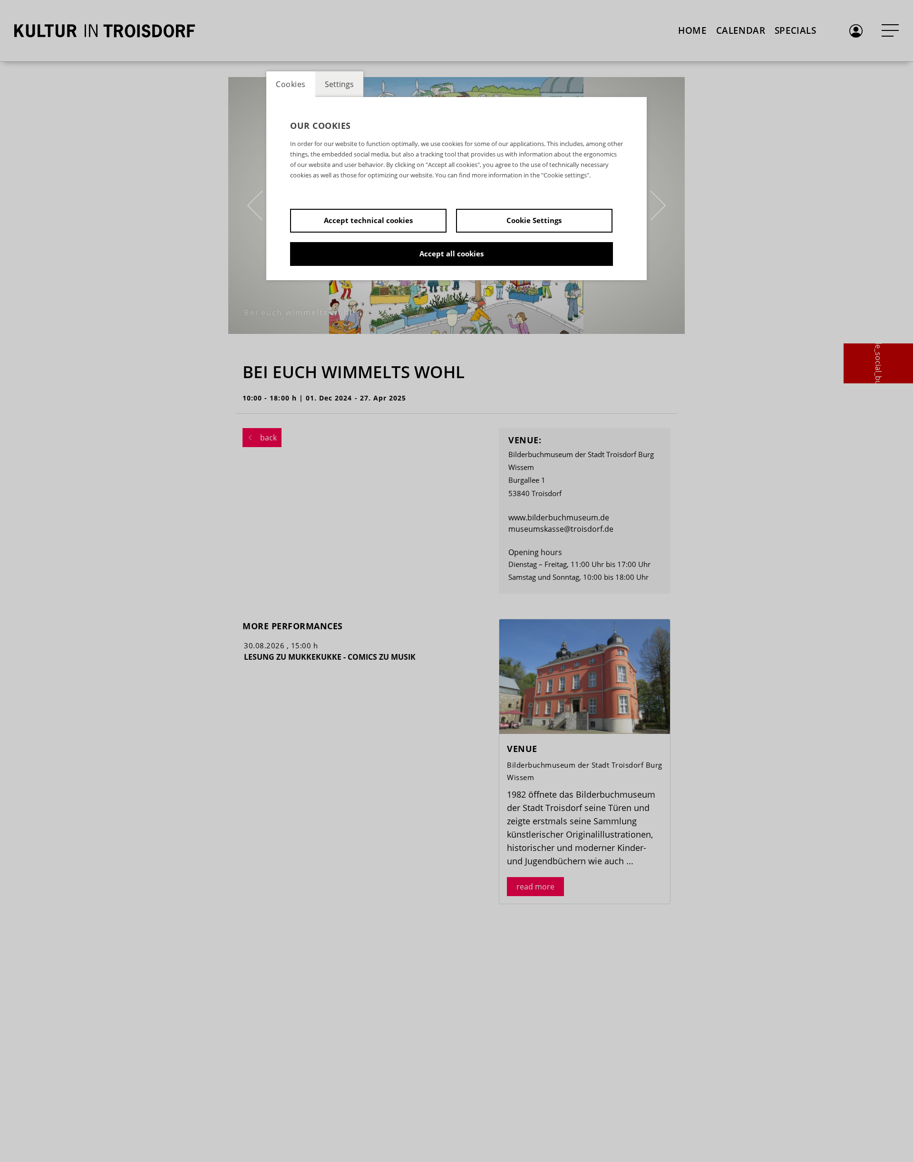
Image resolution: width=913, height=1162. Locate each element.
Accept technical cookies (368, 220)
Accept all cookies (451, 253)
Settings (339, 84)
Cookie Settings (534, 220)
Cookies (291, 84)
